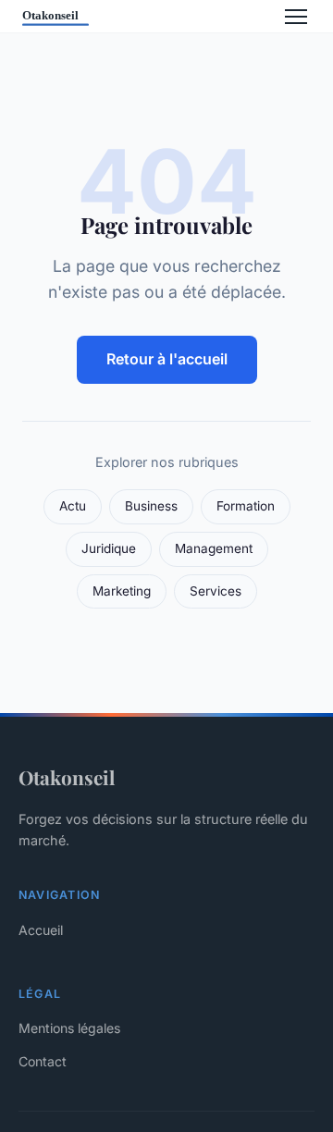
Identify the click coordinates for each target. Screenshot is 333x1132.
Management (214, 548)
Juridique (108, 548)
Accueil (40, 930)
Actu (72, 505)
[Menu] (296, 16)
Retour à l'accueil (167, 359)
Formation (245, 505)
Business (151, 505)
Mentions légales (69, 1028)
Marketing (121, 591)
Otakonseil (66, 777)
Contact (42, 1061)
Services (215, 591)
